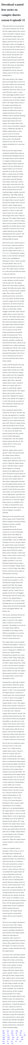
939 (12, 1030)
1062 (8, 1037)
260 (21, 1030)
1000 (22, 1037)
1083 (4, 1033)
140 (12, 1041)
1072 (8, 1030)
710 (16, 1041)
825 (13, 1039)
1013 (17, 1039)
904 (3, 1030)
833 (20, 1035)
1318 (8, 1039)
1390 (17, 1030)
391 (16, 1033)
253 (3, 1041)
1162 (12, 1035)
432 (8, 1043)
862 (25, 1035)
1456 (22, 1039)
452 (12, 1043)
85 (16, 1035)
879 (20, 1033)
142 (8, 1035)
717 (7, 1041)
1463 (12, 1033)
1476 (4, 1035)
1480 (4, 1037)
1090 (4, 1039)
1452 (13, 1037)
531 (17, 1037)
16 (7, 1033)
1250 (4, 1043)
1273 (20, 1041)
